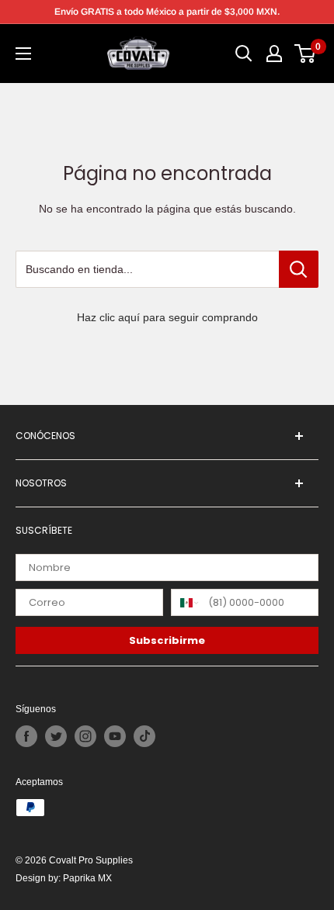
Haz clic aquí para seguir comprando (167, 317)
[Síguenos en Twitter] (56, 736)
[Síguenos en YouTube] (115, 736)
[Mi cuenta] (274, 53)
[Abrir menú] (23, 53)
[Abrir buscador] (243, 53)
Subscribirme (167, 640)
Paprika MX (87, 878)
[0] (305, 53)
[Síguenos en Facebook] (26, 736)
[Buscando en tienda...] (298, 269)
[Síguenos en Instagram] (85, 736)
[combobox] (186, 602)
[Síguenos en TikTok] (144, 736)
